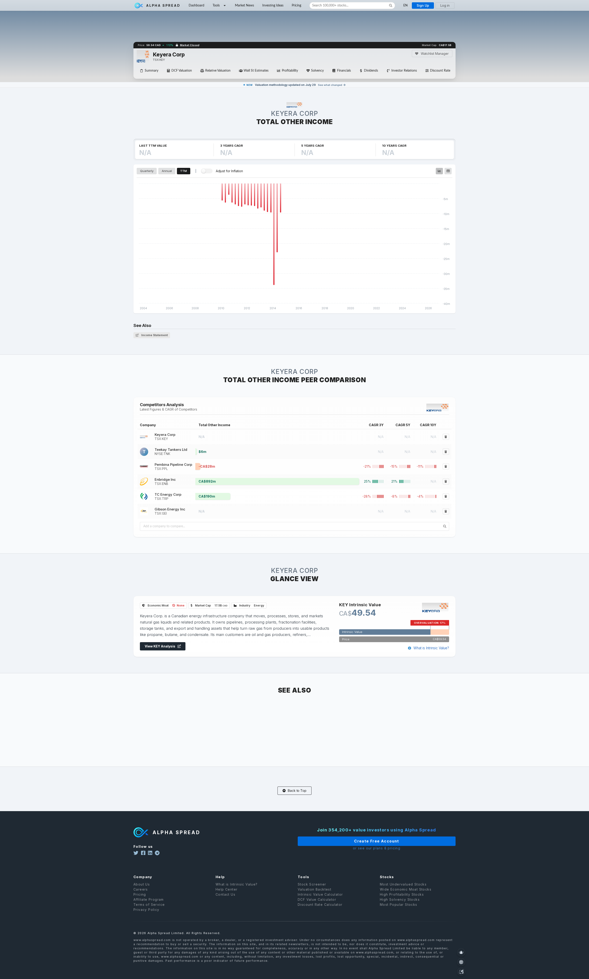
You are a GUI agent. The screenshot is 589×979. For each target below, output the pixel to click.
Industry (251, 605)
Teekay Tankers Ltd (171, 451)
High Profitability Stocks (402, 894)
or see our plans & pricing (376, 848)
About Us (141, 884)
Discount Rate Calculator (320, 904)
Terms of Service (149, 904)
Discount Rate (440, 70)
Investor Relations (404, 70)
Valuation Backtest (314, 889)
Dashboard (196, 5)
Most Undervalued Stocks (403, 884)
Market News (244, 5)
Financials (344, 70)
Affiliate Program (148, 899)
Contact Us (225, 894)
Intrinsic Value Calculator (320, 894)
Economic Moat (166, 605)
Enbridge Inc (165, 481)
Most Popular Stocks (398, 904)
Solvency (317, 70)
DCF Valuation (181, 70)
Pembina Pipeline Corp (173, 466)
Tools (216, 5)
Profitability (290, 70)
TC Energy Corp (168, 496)
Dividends (371, 70)
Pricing (296, 5)
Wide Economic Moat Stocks (405, 889)
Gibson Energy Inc (170, 511)
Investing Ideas (272, 5)
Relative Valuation (218, 70)
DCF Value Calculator (317, 899)
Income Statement (154, 335)
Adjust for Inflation (229, 171)
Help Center (226, 889)
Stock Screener (312, 884)
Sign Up (423, 5)
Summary (151, 70)
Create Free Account (376, 841)
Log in (445, 5)
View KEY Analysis (160, 646)
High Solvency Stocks (400, 899)
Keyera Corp (165, 436)
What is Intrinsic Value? (431, 648)
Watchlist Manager (434, 53)
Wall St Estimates (256, 70)
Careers (140, 889)
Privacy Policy (146, 910)
